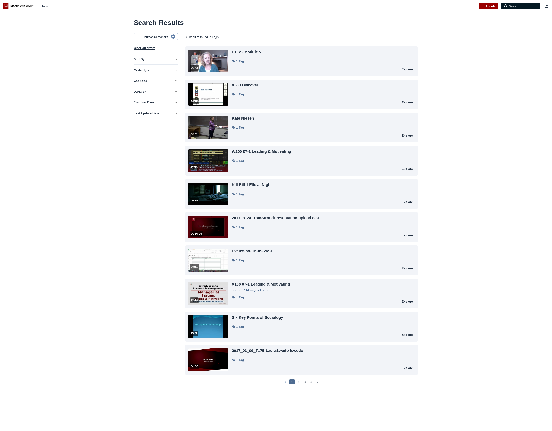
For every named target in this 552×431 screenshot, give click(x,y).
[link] (488, 6)
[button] (238, 61)
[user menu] (546, 6)
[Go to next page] (317, 381)
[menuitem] (45, 6)
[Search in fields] (173, 36)
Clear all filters (144, 48)
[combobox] (156, 36)
